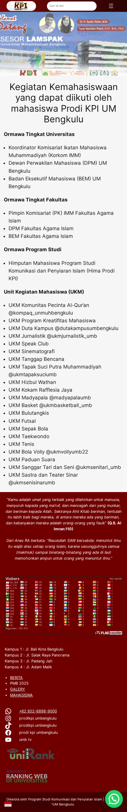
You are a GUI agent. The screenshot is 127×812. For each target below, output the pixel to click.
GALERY (17, 689)
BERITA (16, 677)
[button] (54, 71)
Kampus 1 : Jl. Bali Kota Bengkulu (34, 649)
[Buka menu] (111, 5)
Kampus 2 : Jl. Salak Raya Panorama (37, 655)
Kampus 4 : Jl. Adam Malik (28, 667)
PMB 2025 (19, 683)
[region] (63, 44)
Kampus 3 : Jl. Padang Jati (28, 661)
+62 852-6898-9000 (38, 711)
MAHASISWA (21, 695)
